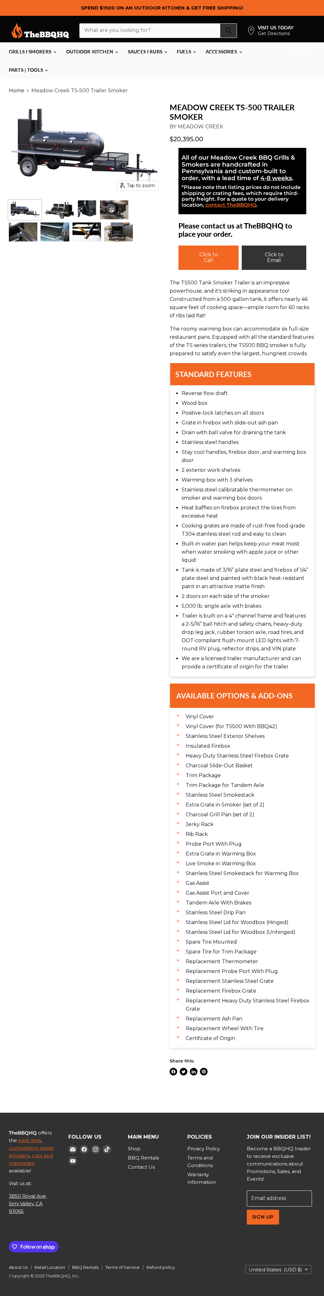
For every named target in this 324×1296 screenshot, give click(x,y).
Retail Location (49, 1267)
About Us (18, 1267)
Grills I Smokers (31, 51)
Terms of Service (122, 1267)
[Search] (228, 30)
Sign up (263, 1217)
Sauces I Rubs (146, 51)
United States (275, 1270)
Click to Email (274, 257)
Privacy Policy (203, 1149)
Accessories (222, 51)
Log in (302, 51)
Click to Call (208, 257)
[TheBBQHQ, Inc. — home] (40, 30)
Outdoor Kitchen (90, 51)
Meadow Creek (200, 127)
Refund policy (160, 1267)
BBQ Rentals (143, 1158)
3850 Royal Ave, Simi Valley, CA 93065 (28, 1203)
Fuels (184, 51)
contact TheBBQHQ (230, 205)
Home (16, 91)
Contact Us (141, 1167)
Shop (134, 1149)
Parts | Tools (26, 70)
